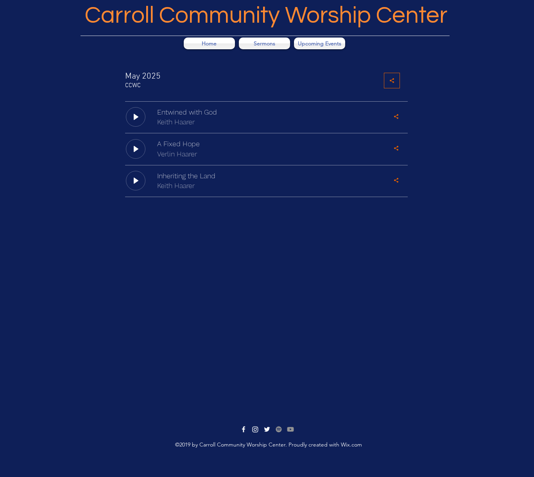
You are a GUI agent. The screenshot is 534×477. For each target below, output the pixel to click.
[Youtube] (290, 429)
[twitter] (267, 429)
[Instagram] (255, 429)
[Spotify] (279, 429)
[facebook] (243, 429)
